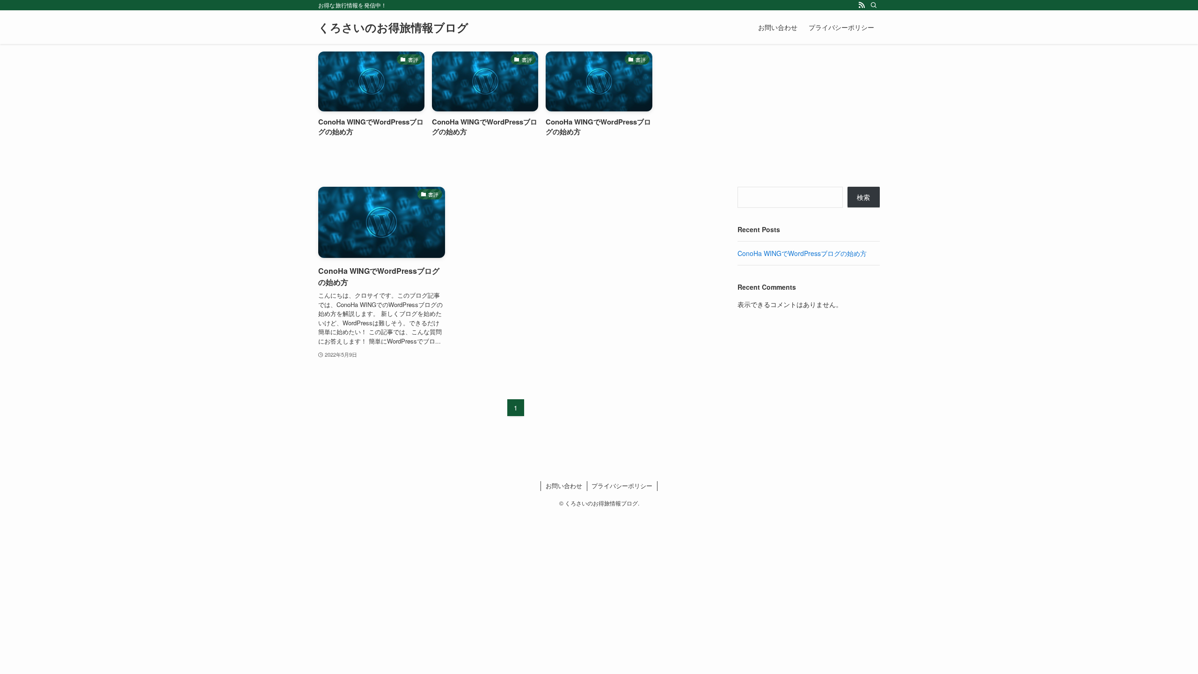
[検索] (874, 5)
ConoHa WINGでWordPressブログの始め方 (802, 253)
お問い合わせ (564, 485)
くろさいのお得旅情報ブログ (393, 27)
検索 (863, 197)
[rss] (861, 5)
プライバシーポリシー (622, 485)
